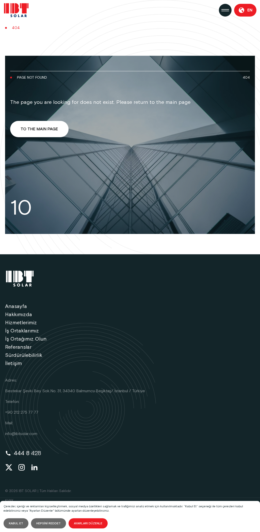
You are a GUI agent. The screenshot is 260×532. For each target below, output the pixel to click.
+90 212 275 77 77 (21, 412)
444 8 (27, 453)
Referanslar (18, 347)
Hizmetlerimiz (21, 322)
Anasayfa (16, 306)
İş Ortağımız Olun (25, 339)
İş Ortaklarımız (22, 331)
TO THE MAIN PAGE (39, 129)
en (249, 10)
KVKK (9, 500)
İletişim (13, 363)
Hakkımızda (18, 314)
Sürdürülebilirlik (23, 355)
